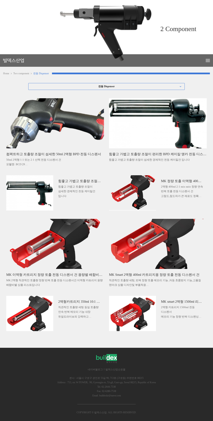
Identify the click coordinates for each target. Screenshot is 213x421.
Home (6, 73)
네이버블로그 (95, 369)
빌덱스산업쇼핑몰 (115, 369)
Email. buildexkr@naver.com (106, 395)
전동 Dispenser (41, 73)
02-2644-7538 (109, 386)
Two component (21, 73)
